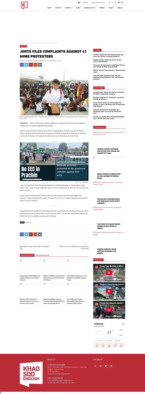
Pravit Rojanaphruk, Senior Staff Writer (34, 60)
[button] (109, 2)
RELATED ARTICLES (27, 255)
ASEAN (111, 8)
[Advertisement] (72, 25)
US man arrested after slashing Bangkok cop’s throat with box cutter (108, 117)
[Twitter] (118, 2)
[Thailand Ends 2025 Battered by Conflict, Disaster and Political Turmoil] (30, 266)
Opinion (101, 8)
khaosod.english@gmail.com (60, 374)
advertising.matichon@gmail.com (62, 380)
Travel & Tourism (99, 127)
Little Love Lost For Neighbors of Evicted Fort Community (73, 247)
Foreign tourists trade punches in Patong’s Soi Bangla (106, 251)
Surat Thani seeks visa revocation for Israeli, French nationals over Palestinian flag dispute (109, 104)
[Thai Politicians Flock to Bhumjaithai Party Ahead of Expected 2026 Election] (77, 290)
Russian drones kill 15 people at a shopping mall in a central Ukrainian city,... (107, 111)
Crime (78, 8)
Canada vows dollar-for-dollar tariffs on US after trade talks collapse (108, 93)
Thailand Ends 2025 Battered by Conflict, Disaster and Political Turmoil (30, 278)
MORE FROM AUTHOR (42, 255)
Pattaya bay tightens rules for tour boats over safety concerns (108, 201)
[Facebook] (112, 2)
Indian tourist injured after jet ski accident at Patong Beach (109, 176)
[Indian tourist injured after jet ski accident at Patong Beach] (109, 168)
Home (21, 43)
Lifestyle (68, 8)
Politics (58, 8)
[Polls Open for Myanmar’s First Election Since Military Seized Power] (77, 266)
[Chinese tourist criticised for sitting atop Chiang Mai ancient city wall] (109, 142)
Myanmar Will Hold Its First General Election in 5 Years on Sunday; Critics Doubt (29, 301)
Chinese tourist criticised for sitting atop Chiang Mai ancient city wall (108, 151)
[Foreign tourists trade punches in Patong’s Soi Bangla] (109, 243)
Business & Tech (89, 8)
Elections (28, 222)
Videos (119, 8)
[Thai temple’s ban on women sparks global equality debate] (109, 218)
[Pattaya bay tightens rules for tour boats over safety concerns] (109, 193)
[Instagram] (115, 2)
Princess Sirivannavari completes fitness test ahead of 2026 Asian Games (109, 66)
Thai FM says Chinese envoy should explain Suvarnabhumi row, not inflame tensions (108, 77)
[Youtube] (122, 2)
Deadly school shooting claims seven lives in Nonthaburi (107, 61)
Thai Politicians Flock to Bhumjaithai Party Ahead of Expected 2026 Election (75, 301)
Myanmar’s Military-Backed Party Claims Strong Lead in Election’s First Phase (54, 278)
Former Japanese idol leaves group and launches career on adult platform (108, 55)
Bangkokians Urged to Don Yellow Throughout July (35, 247)
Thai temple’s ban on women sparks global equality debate (108, 226)
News (49, 8)
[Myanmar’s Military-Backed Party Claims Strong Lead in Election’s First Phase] (54, 266)
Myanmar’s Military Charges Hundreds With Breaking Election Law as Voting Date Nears (54, 301)
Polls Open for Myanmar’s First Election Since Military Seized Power (77, 278)
